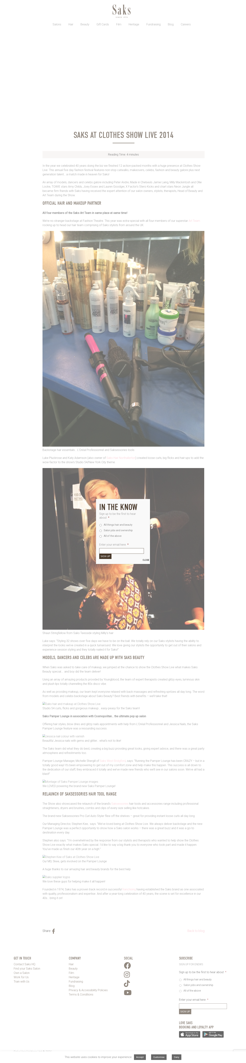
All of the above (113, 535)
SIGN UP (105, 556)
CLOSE (146, 560)
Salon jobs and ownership (118, 530)
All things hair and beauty (118, 524)
